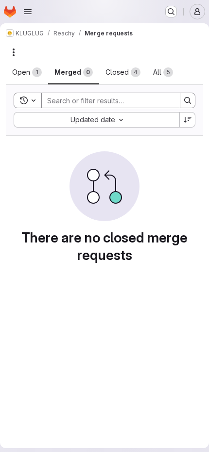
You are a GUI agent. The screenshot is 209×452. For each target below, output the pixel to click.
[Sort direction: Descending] (187, 120)
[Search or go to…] (171, 11)
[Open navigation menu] (27, 11)
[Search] (187, 100)
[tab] (27, 72)
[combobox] (96, 120)
